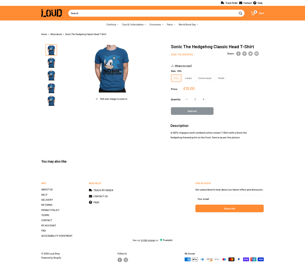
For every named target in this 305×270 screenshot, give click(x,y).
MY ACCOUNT (48, 225)
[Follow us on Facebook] (120, 259)
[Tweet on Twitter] (250, 53)
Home (44, 34)
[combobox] (152, 13)
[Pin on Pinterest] (244, 53)
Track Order (231, 2)
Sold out (192, 110)
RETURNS (46, 204)
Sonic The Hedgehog (182, 54)
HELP (44, 194)
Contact (248, 2)
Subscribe (229, 208)
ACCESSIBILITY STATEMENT (56, 235)
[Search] (240, 13)
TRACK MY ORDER (103, 190)
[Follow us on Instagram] (126, 259)
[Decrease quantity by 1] (186, 99)
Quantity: (176, 99)
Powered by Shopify (51, 257)
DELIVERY (47, 199)
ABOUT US (47, 189)
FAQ (43, 230)
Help (260, 2)
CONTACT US (100, 196)
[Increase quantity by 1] (203, 99)
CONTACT (46, 220)
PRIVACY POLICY (50, 209)
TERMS (45, 215)
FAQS (96, 202)
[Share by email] (256, 53)
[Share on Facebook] (238, 53)
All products (56, 34)
